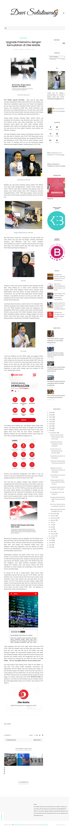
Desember (54, 433)
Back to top (60, 824)
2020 (50, 426)
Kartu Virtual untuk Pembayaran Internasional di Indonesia (56, 396)
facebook (50, 129)
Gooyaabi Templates (42, 824)
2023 (50, 419)
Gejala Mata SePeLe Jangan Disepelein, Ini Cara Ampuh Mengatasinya (55, 340)
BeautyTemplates (20, 824)
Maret (52, 531)
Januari (53, 536)
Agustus (53, 520)
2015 (50, 542)
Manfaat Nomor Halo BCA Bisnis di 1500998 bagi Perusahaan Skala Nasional (56, 369)
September (54, 518)
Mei (52, 527)
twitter (57, 129)
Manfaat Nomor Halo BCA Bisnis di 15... (11, 762)
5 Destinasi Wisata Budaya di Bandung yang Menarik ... (58, 463)
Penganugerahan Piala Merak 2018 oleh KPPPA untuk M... (57, 482)
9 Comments (7, 735)
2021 (50, 424)
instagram (50, 136)
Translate (62, 59)
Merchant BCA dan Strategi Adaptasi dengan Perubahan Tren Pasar (55, 355)
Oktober (53, 516)
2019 (50, 428)
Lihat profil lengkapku (59, 111)
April (52, 529)
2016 (50, 540)
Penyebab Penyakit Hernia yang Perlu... (23, 762)
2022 (50, 421)
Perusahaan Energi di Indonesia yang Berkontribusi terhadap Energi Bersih (56, 383)
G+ (50, 142)
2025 (50, 415)
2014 (50, 545)
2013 (50, 547)
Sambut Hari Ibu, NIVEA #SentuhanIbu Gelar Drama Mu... (57, 437)
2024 (50, 417)
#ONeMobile (23, 37)
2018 (50, 430)
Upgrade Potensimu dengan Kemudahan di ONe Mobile (57, 470)
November (54, 513)
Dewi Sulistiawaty (59, 109)
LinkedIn (57, 142)
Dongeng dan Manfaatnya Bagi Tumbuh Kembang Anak (58, 499)
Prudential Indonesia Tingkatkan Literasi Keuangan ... (56, 444)
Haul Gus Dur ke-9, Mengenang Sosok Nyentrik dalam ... (56, 451)
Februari (53, 534)
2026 (50, 412)
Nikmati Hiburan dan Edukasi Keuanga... (37, 762)
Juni (52, 525)
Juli (51, 522)
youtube (57, 136)
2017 (50, 538)
